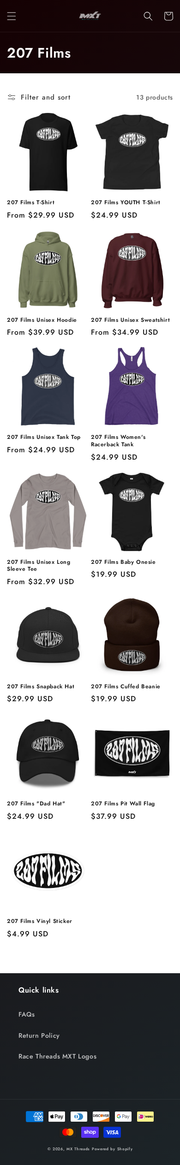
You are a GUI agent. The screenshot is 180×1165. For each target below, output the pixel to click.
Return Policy (39, 1035)
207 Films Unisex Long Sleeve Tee (39, 566)
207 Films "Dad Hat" (36, 804)
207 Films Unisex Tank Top (44, 437)
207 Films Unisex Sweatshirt (130, 320)
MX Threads (78, 1149)
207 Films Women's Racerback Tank (118, 441)
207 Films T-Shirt (30, 203)
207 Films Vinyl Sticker (39, 921)
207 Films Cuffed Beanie (126, 687)
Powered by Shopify (112, 1149)
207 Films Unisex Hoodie (42, 320)
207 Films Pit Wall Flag (123, 804)
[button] (11, 16)
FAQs (26, 1014)
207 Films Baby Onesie (123, 562)
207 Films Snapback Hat (40, 687)
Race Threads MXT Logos (57, 1056)
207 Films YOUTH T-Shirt (126, 203)
